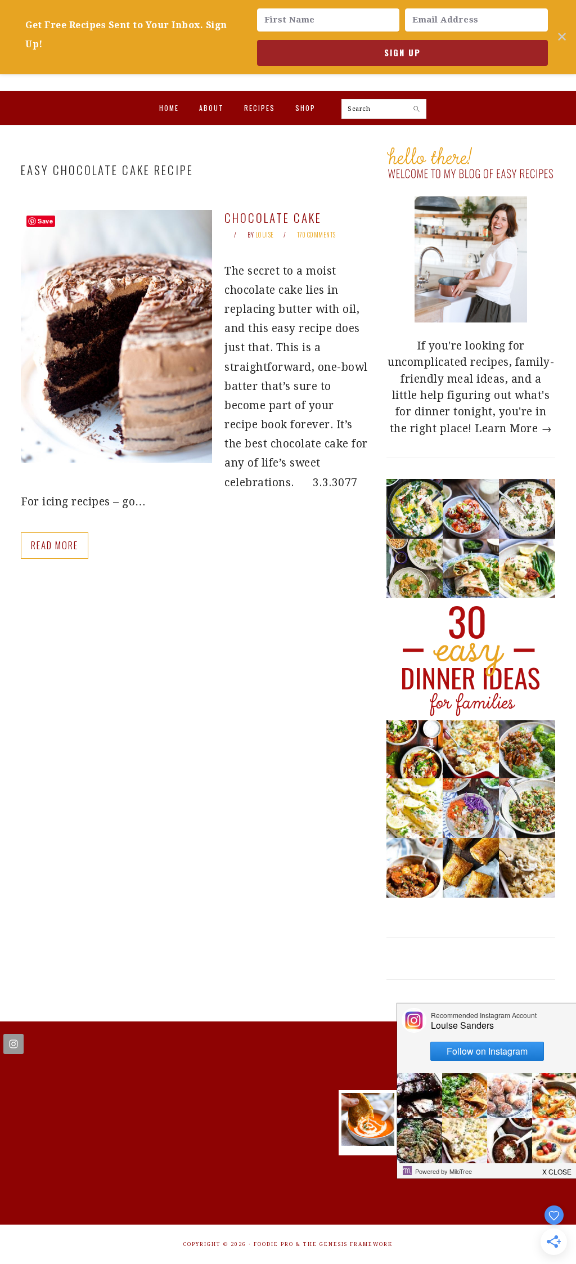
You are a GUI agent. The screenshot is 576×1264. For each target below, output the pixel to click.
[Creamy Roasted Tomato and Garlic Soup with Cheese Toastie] (367, 1142)
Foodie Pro (274, 1244)
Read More (54, 545)
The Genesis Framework (348, 1244)
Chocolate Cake (273, 217)
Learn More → (513, 428)
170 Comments (316, 234)
